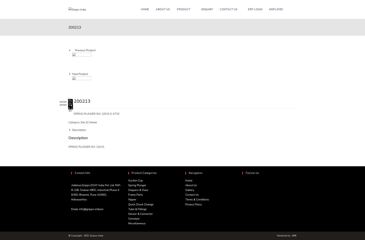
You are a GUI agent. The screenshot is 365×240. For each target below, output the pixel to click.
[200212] (81, 62)
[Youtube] (243, 210)
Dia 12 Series (89, 122)
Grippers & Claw (138, 190)
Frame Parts (135, 195)
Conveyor (134, 218)
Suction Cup (135, 180)
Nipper (132, 199)
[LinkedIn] (243, 201)
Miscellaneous (137, 223)
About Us (191, 185)
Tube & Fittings (137, 209)
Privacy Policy (193, 204)
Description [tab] (79, 130)
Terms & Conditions (197, 199)
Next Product (80, 74)
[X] (243, 182)
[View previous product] (73, 50)
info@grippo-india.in (90, 209)
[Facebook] (243, 192)
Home (188, 180)
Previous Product (85, 50)
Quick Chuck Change (140, 204)
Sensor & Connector (140, 214)
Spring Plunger (137, 185)
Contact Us (192, 195)
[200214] (81, 86)
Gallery (189, 190)
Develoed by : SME (287, 235)
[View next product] (90, 74)
